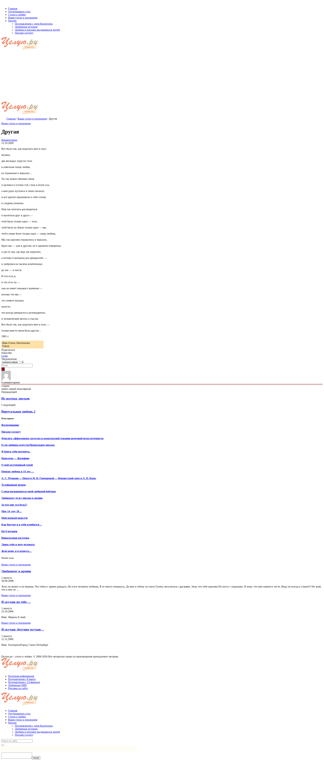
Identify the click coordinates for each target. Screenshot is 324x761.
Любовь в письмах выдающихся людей (37, 731)
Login (4, 355)
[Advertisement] (162, 76)
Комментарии (9, 140)
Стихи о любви (17, 716)
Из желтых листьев (15, 398)
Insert (36, 758)
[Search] (2, 745)
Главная (12, 710)
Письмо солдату (24, 734)
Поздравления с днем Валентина (34, 725)
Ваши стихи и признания (16, 123)
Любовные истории (26, 728)
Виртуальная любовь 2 (18, 411)
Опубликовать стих (19, 713)
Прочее (12, 722)
